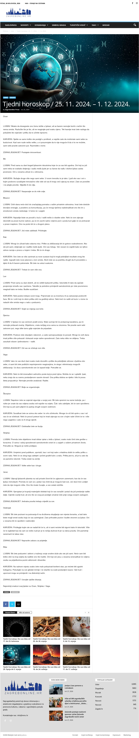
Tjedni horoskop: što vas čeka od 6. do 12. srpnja (76, 640)
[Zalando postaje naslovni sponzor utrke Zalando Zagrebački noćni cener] (56, 716)
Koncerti (98, 697)
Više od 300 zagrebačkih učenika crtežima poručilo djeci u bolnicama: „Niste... (76, 701)
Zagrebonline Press (12, 110)
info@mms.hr (22, 715)
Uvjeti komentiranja (103, 735)
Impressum (116, 735)
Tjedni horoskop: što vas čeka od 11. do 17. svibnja (76, 668)
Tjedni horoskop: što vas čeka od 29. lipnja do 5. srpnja (16, 668)
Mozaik (106, 25)
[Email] (18, 604)
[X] (12, 604)
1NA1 (94, 25)
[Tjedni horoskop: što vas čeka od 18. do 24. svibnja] (46, 655)
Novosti (25, 25)
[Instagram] (136, 3)
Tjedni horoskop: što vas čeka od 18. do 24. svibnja (46, 668)
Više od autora (24, 612)
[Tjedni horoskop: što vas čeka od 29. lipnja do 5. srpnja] (16, 655)
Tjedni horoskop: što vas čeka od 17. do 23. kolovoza (16, 640)
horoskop (15, 592)
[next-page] (88, 612)
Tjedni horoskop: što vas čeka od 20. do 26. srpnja (46, 640)
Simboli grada (59, 25)
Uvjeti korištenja (87, 735)
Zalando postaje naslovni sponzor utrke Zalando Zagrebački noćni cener (75, 714)
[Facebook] (132, 3)
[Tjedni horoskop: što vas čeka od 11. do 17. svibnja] (76, 655)
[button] (135, 25)
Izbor (12, 31)
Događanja (40, 25)
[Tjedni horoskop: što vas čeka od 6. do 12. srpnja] (76, 627)
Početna (5, 31)
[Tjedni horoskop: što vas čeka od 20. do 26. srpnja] (46, 627)
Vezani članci (10, 612)
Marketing (127, 735)
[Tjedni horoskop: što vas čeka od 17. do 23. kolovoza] (16, 627)
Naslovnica (11, 25)
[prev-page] (85, 612)
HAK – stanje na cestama (35, 3)
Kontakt (75, 735)
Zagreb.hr (99, 709)
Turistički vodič (77, 25)
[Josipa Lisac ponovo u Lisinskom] (56, 689)
